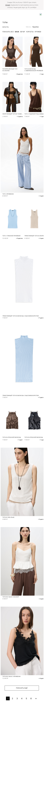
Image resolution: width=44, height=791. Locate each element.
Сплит (7, 5)
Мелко (28, 27)
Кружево (38, 32)
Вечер (22, 32)
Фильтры (5, 27)
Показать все (8, 32)
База (17, 32)
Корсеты (29, 32)
